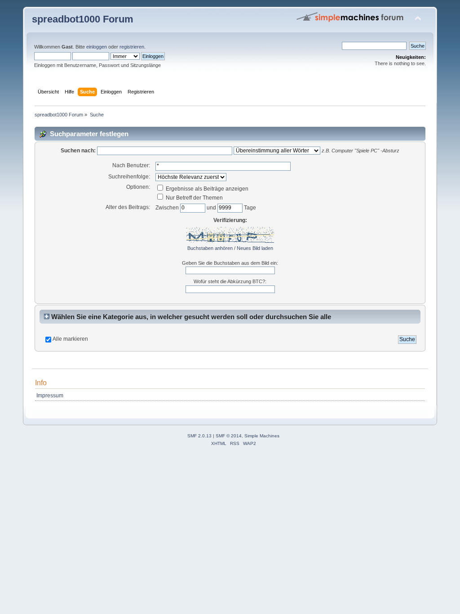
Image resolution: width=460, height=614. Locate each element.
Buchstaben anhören (210, 248)
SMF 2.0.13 (199, 435)
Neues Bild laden (255, 248)
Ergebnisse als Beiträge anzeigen (206, 189)
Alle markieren (70, 339)
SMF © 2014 (229, 435)
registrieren (131, 46)
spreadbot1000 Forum (82, 19)
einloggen (96, 46)
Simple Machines (261, 435)
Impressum (49, 395)
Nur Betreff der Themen (193, 198)
